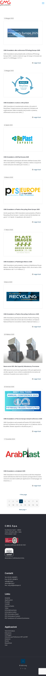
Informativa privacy (10, 610)
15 (33, 505)
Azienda (7, 598)
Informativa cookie (10, 612)
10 (13, 505)
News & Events (9, 606)
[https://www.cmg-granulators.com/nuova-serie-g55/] (23, 350)
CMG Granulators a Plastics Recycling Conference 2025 (21, 314)
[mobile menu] (43, 3)
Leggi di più (37, 63)
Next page (22, 509)
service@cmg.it (9, 583)
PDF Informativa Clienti (12, 614)
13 (25, 505)
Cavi (6, 645)
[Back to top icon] (23, 661)
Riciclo (7, 641)
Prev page (24, 494)
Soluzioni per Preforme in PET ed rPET (16, 637)
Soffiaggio (8, 635)
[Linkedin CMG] (25, 669)
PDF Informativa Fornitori (12, 616)
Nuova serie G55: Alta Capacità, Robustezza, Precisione (21, 366)
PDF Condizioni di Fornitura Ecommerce (17, 618)
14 (29, 505)
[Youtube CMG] (23, 669)
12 (21, 505)
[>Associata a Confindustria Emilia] (9, 556)
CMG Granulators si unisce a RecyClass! (16, 103)
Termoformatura (10, 631)
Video (6, 608)
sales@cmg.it (9, 581)
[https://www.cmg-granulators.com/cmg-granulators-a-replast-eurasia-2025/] (23, 140)
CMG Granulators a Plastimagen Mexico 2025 (18, 261)
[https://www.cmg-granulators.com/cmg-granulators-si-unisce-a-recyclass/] (23, 86)
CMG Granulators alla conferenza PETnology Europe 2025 (22, 50)
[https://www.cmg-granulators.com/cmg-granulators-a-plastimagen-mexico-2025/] (23, 245)
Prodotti (7, 602)
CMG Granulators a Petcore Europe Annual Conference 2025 (23, 419)
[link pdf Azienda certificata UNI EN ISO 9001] (11, 543)
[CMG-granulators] (5, 3)
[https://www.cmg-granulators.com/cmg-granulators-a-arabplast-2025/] (23, 454)
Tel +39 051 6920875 (11, 577)
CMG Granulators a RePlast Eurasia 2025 (16, 157)
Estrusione (8, 633)
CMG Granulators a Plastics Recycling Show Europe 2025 (22, 209)
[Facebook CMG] (21, 669)
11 (17, 505)
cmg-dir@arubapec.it (14, 585)
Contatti (7, 604)
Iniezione (7, 639)
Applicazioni (9, 600)
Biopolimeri (8, 643)
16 (37, 505)
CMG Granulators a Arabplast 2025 (14, 471)
